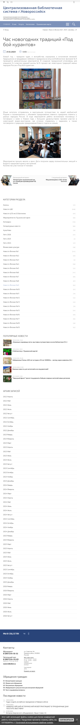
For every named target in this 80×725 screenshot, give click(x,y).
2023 (65, 30)
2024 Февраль (8, 489)
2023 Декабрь (8, 481)
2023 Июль (7, 460)
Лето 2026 (7, 234)
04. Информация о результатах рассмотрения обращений (23, 687)
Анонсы (6, 205)
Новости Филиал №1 (11, 251)
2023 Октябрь (8, 472)
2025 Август (7, 565)
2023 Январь (7, 435)
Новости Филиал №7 (11, 277)
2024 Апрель (8, 498)
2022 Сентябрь (8, 418)
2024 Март (7, 493)
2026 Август (7, 616)
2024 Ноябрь (8, 527)
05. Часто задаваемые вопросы (14, 690)
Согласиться (66, 720)
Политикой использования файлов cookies (34, 723)
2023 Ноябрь (8, 477)
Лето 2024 (7, 243)
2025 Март (7, 544)
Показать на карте (29, 671)
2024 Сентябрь (8, 519)
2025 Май (7, 553)
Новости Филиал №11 (11, 293)
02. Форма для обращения (12, 683)
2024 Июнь (7, 506)
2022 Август (7, 413)
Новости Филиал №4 (11, 264)
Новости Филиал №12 (11, 298)
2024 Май (7, 502)
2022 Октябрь (8, 422)
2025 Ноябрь (8, 578)
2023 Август (7, 464)
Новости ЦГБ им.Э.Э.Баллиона (14, 213)
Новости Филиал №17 (11, 319)
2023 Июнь (7, 456)
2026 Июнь (7, 607)
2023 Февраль (8, 439)
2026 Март (7, 595)
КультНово (7, 230)
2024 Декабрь (8, 531)
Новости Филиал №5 (11, 268)
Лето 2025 (7, 239)
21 (76, 30)
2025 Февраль (8, 540)
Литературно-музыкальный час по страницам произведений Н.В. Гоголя (24, 181)
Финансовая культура (11, 247)
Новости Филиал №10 (11, 289)
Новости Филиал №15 (11, 310)
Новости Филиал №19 (11, 327)
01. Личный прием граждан (12, 681)
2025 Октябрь (8, 574)
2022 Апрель (8, 397)
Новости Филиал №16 (11, 315)
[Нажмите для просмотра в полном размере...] (40, 88)
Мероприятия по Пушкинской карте (16, 218)
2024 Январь (8, 485)
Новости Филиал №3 (11, 260)
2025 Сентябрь (8, 569)
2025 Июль (7, 561)
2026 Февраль (8, 590)
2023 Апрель (8, 447)
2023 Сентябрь (8, 468)
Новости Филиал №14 (11, 306)
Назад (7, 30)
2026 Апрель (8, 599)
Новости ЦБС (8, 209)
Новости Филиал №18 (11, 323)
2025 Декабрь (8, 582)
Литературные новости (11, 226)
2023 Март (7, 443)
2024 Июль (7, 510)
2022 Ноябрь (8, 426)
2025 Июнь (7, 557)
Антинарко (7, 222)
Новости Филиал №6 (11, 272)
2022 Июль (7, 409)
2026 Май (7, 603)
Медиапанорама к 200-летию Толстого (56, 180)
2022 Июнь (7, 405)
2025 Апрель (8, 548)
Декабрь (71, 30)
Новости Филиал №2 (11, 256)
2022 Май (7, 401)
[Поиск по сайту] (74, 24)
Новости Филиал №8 (11, 281)
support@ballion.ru (9, 663)
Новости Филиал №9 (11, 285)
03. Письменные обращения (12, 685)
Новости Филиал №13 (11, 302)
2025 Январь (7, 536)
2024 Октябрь (8, 523)
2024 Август (7, 515)
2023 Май (7, 451)
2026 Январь (7, 586)
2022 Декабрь (8, 430)
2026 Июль (7, 612)
